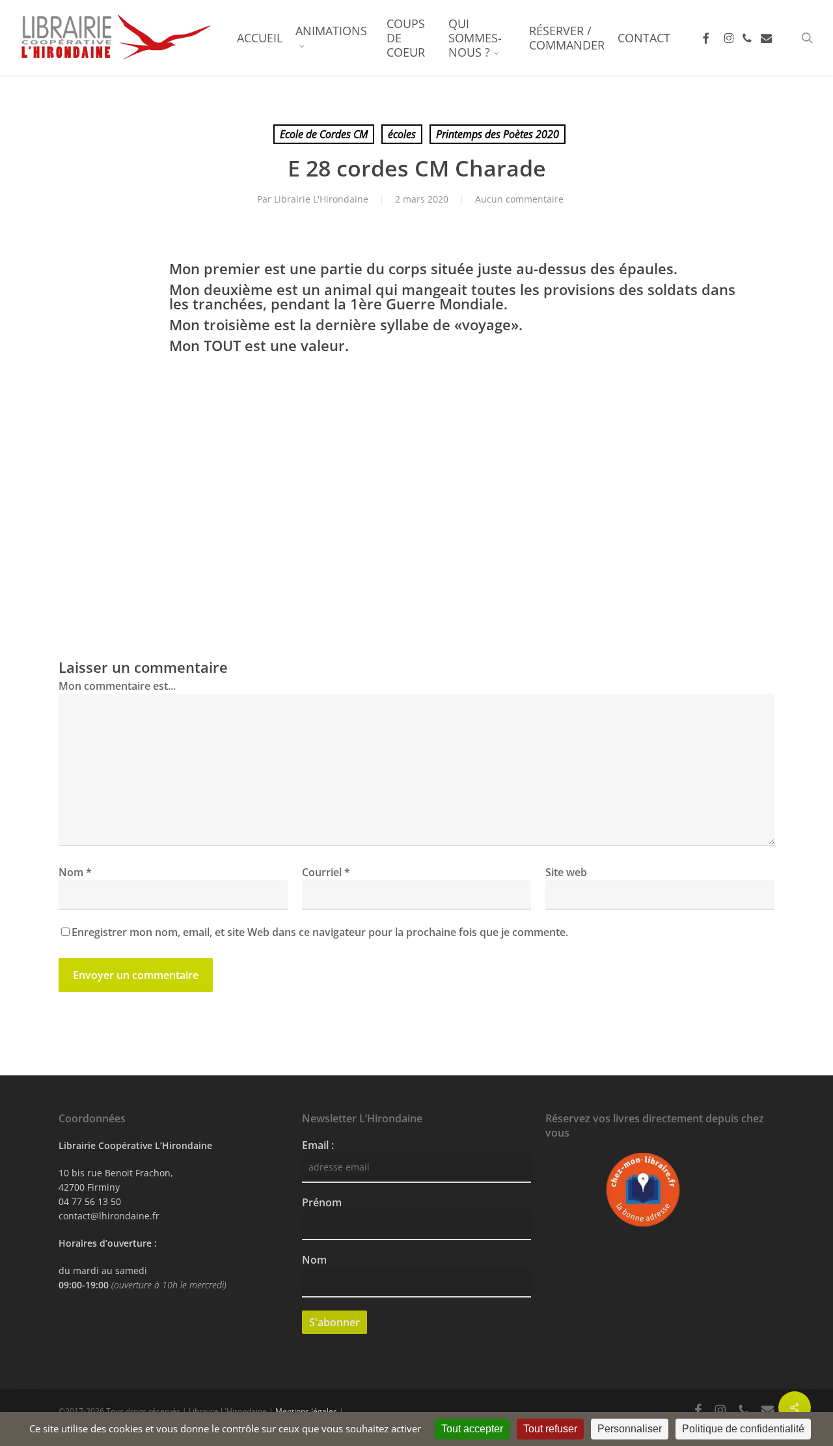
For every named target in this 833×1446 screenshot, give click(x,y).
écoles (402, 134)
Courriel (326, 872)
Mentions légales (306, 1411)
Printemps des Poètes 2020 (497, 134)
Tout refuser (550, 1428)
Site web (566, 872)
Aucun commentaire (519, 199)
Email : (318, 1145)
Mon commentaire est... (117, 686)
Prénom (322, 1202)
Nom (75, 872)
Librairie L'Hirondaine (321, 199)
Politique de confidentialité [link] (743, 1428)
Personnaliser (629, 1428)
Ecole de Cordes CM (324, 134)
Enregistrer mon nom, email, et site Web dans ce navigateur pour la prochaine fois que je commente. (320, 932)
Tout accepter (472, 1428)
